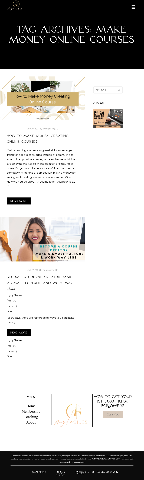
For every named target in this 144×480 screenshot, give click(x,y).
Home (31, 406)
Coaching (31, 417)
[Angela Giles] (15, 7)
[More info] (131, 7)
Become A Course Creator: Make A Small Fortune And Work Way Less (40, 283)
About (31, 422)
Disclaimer (39, 472)
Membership (31, 411)
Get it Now (113, 414)
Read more (19, 201)
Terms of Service (61, 473)
